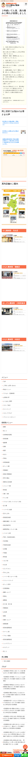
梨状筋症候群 (7, 517)
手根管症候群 (7, 545)
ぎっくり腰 (6, 466)
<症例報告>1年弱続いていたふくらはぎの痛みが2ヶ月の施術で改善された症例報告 (14, 678)
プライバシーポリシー (9, 417)
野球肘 (5, 490)
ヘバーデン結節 (7, 509)
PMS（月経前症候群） (9, 537)
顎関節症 (5, 608)
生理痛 (5, 549)
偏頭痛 (5, 442)
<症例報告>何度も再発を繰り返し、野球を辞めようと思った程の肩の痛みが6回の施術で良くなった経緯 (14, 742)
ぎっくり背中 (7, 584)
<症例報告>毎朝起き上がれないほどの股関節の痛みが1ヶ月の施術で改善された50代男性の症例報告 (14, 686)
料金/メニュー (7, 389)
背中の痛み (6, 478)
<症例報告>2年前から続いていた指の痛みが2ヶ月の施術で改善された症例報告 (14, 672)
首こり (5, 651)
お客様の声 (6, 397)
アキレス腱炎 (7, 635)
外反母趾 (5, 541)
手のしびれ (6, 572)
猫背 (4, 450)
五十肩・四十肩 (7, 604)
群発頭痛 (5, 438)
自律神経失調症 (7, 434)
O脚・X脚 (6, 493)
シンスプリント (7, 643)
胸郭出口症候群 (7, 482)
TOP (4, 381)
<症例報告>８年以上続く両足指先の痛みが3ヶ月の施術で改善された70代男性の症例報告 (14, 718)
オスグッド (6, 647)
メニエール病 (7, 533)
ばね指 (5, 612)
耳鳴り (5, 458)
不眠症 (5, 553)
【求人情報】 (7, 661)
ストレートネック (8, 580)
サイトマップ (7, 409)
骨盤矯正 (5, 470)
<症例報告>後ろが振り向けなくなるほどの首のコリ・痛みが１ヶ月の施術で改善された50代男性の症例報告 (13, 726)
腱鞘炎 (5, 600)
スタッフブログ (7, 413)
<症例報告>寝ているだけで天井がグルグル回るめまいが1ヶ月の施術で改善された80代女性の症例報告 (14, 702)
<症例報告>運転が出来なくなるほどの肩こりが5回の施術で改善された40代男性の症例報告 (14, 694)
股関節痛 (5, 623)
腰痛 (4, 426)
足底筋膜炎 (6, 588)
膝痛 (4, 616)
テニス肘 (5, 497)
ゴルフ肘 (5, 560)
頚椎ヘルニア (7, 619)
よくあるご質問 (7, 401)
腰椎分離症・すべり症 (9, 521)
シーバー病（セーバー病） (10, 576)
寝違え (5, 596)
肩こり (5, 430)
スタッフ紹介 (7, 405)
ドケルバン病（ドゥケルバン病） (12, 501)
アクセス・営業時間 (8, 393)
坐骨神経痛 (6, 462)
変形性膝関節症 (7, 639)
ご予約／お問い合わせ (9, 385)
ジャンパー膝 (7, 486)
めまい (5, 454)
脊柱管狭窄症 (7, 525)
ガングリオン (7, 568)
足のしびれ (6, 513)
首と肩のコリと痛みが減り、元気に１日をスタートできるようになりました (10, 123)
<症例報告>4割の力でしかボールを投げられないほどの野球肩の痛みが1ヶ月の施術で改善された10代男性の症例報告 (14, 734)
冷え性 (5, 564)
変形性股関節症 (7, 627)
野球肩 (5, 556)
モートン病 (6, 631)
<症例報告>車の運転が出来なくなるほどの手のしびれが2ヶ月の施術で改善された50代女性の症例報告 (14, 710)
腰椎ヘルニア (7, 592)
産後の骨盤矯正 (7, 474)
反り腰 (5, 505)
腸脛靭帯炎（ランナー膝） (10, 529)
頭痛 (4, 446)
